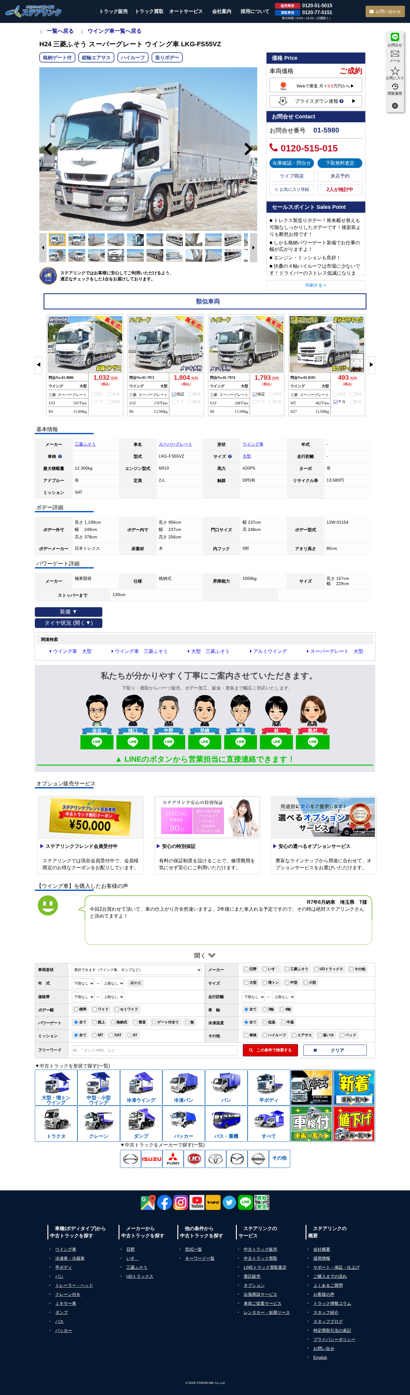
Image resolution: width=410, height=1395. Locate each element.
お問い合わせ (388, 11)
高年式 (135, 983)
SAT (117, 1035)
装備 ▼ (68, 612)
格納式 (121, 1022)
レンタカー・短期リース (267, 1312)
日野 (253, 969)
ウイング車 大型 (72, 651)
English (320, 1357)
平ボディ (63, 1267)
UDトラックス (331, 969)
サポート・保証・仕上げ (336, 1267)
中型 (293, 982)
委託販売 (252, 1276)
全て (253, 1009)
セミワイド (129, 1009)
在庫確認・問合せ (292, 163)
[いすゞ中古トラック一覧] (151, 1159)
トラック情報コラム (332, 1303)
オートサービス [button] (186, 11)
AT (135, 1035)
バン (59, 1276)
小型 (312, 982)
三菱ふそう (85, 444)
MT (100, 1035)
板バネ (328, 1035)
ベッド (350, 1035)
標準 (82, 1009)
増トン (273, 982)
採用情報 (321, 1258)
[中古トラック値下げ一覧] (354, 1124)
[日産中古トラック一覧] (258, 1159)
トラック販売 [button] (113, 11)
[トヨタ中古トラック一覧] (215, 1159)
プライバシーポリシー (334, 1339)
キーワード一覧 (200, 1258)
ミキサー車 (65, 1303)
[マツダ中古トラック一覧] (237, 1159)
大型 (247, 456)
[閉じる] (395, 106)
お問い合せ (323, 1348)
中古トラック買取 (260, 1258)
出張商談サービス (260, 1294)
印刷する (315, 285)
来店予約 (340, 175)
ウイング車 (253, 444)
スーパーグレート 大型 (336, 651)
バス (59, 1321)
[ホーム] (33, 11)
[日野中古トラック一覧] (130, 1159)
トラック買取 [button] (149, 11)
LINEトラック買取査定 (265, 1267)
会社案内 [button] (221, 11)
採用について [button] (255, 11)
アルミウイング (270, 651)
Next (251, 149)
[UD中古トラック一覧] (194, 1159)
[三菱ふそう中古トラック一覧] (173, 1159)
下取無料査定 (340, 163)
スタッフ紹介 (326, 1312)
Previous (45, 149)
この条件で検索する (272, 1050)
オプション (254, 1285)
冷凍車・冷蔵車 (70, 1258)
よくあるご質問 (328, 1285)
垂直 (142, 1022)
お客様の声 (323, 1294)
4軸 (288, 1009)
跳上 (101, 1022)
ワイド (103, 1009)
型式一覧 (193, 1249)
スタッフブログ (328, 1321)
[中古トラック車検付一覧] (311, 1124)
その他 (359, 969)
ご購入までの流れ (330, 1276)
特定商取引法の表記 (332, 1330)
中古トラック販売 (260, 1249)
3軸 (271, 1009)
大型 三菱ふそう (210, 651)
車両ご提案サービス (263, 1303)
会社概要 (321, 1249)
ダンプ (61, 1312)
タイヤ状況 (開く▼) (68, 623)
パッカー (63, 1330)
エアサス (304, 1035)
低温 (271, 1022)
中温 (290, 1022)
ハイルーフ (277, 1035)
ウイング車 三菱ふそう (141, 651)
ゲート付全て (168, 1022)
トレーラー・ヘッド (74, 1285)
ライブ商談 (292, 175)
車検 (253, 1035)
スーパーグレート (175, 444)
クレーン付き (67, 1294)
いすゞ (273, 969)
